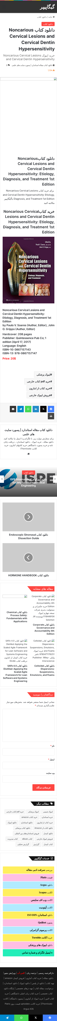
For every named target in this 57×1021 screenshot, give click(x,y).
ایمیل (51, 759)
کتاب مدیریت (12, 839)
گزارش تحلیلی (23, 844)
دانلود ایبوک (12, 822)
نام (52, 746)
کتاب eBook (27, 839)
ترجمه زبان (31, 973)
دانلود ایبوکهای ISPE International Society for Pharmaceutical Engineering (28, 482)
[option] (28, 479)
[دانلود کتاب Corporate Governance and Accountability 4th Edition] (42, 608)
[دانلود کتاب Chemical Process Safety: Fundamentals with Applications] (15, 602)
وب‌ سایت (50, 773)
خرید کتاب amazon (29, 817)
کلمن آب (21, 973)
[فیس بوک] (51, 409)
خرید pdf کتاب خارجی (38, 381)
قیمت (46, 877)
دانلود (46, 885)
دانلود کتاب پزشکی (22, 828)
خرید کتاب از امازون (39, 388)
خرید (42, 937)
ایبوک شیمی (48, 811)
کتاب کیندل (48, 844)
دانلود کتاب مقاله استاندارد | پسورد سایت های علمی (32, 65)
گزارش (36, 844)
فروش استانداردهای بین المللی (27, 833)
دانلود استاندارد (26, 822)
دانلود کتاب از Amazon (44, 828)
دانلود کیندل (48, 833)
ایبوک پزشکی (43, 374)
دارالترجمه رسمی (46, 973)
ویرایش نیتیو (9, 973)
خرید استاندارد (47, 817)
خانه (50, 17)
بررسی (39, 870)
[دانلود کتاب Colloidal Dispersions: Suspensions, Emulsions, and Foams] (42, 651)
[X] (43, 409)
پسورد (45, 922)
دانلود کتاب (42, 17)
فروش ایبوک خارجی (39, 395)
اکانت (45, 892)
